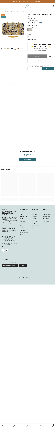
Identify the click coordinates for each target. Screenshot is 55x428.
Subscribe (48, 68)
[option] (13, 29)
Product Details (15, 78)
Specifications (38, 78)
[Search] (5, 7)
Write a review (27, 159)
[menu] (2, 7)
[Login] (49, 6)
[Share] (53, 56)
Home (2, 11)
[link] (50, 56)
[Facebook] (3, 250)
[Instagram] (7, 250)
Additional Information (27, 78)
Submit (23, 265)
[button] (1, 49)
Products (7, 11)
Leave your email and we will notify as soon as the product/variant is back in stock (40, 66)
